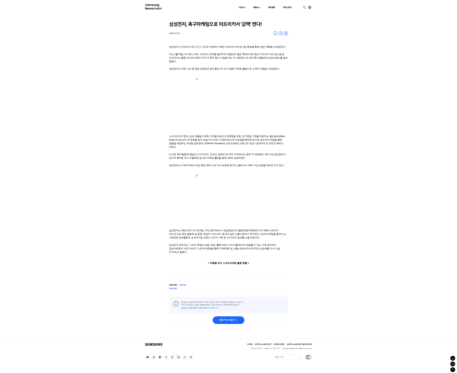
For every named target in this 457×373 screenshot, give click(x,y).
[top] (452, 369)
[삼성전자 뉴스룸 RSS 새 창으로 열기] (184, 357)
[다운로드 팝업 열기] (452, 358)
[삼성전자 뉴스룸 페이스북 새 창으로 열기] (160, 357)
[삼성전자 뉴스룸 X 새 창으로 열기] (166, 357)
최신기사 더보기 (227, 320)
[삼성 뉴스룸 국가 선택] (310, 7)
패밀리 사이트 (279, 357)
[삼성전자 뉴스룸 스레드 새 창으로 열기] (172, 357)
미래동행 (271, 7)
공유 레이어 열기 (280, 33)
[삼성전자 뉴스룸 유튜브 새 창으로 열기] (147, 357)
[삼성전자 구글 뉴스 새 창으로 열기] (191, 357)
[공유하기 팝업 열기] (452, 364)
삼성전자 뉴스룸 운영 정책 (263, 344)
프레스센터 (287, 7)
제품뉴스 (256, 7)
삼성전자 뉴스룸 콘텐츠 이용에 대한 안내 (299, 344)
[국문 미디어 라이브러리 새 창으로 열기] (178, 357)
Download (275, 33)
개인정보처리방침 (279, 344)
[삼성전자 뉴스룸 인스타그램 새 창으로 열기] (153, 357)
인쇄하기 (286, 33)
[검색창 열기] (304, 7)
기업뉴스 (241, 7)
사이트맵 (250, 344)
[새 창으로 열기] (308, 357)
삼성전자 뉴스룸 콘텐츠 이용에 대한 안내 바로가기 (199, 308)
